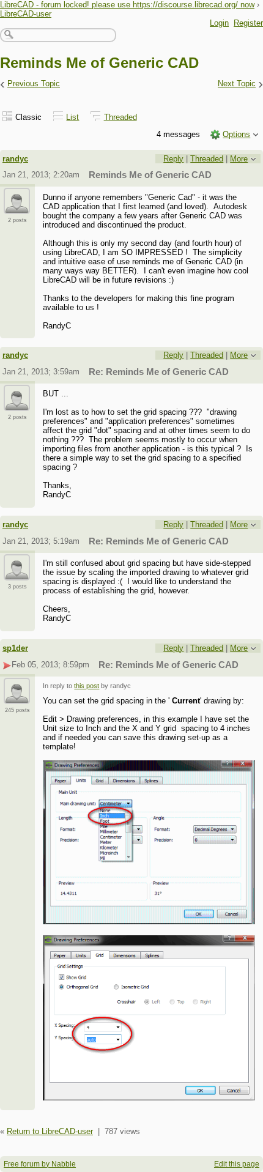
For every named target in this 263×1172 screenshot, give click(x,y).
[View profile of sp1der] (17, 696)
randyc (15, 158)
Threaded (120, 117)
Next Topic (237, 83)
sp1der (15, 648)
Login (219, 23)
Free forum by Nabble (40, 1164)
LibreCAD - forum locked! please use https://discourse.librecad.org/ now (127, 4)
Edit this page (236, 1164)
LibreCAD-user (25, 13)
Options (236, 134)
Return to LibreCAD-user (50, 1131)
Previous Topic (33, 83)
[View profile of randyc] (17, 206)
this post (86, 685)
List (72, 117)
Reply (173, 158)
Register (248, 23)
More (239, 158)
